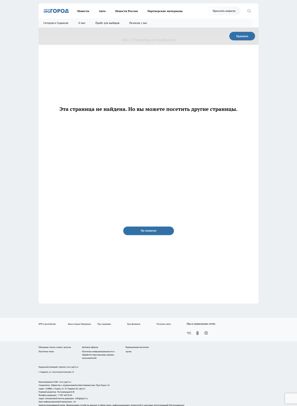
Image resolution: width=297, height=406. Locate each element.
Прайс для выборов (107, 23)
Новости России (126, 11)
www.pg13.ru (72, 367)
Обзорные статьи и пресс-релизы (54, 347)
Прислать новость (224, 11)
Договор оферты (90, 347)
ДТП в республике (47, 324)
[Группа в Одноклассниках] (197, 333)
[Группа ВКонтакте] (189, 333)
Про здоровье (104, 324)
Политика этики (46, 351)
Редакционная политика (137, 347)
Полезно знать (164, 324)
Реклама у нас (138, 23)
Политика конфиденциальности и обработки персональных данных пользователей (98, 354)
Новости (83, 11)
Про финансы (133, 324)
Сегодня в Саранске (55, 23)
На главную (148, 230)
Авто (102, 11)
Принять (242, 36)
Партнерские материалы (165, 11)
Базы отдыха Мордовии (79, 324)
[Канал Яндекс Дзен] (206, 333)
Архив (128, 351)
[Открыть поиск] (249, 11)
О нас (81, 23)
